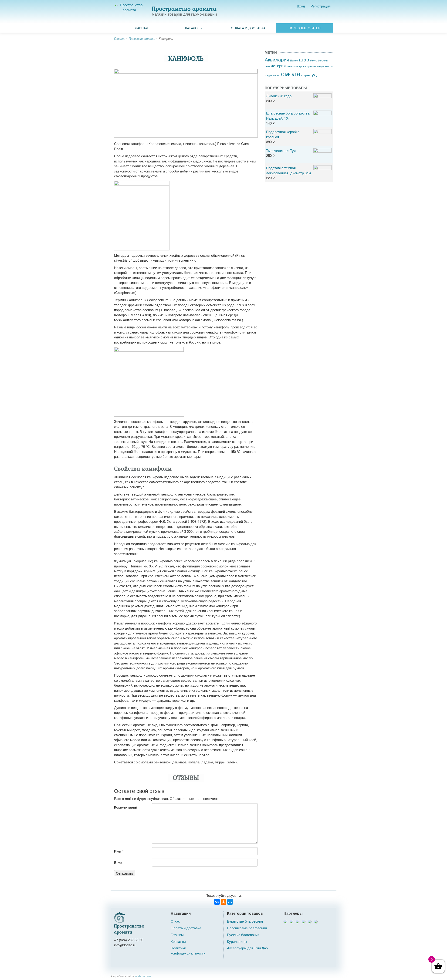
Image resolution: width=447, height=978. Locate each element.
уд (314, 74)
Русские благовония (243, 934)
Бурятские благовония (245, 921)
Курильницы (237, 941)
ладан (320, 66)
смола (290, 73)
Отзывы (177, 934)
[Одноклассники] (223, 902)
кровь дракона (307, 66)
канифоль (292, 66)
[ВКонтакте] (217, 902)
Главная (140, 28)
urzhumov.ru (143, 976)
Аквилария (277, 59)
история (278, 65)
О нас (175, 921)
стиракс (306, 75)
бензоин (323, 60)
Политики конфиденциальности (188, 950)
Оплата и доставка (248, 28)
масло (328, 66)
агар (304, 59)
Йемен (294, 60)
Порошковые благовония (247, 927)
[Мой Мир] (230, 902)
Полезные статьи (305, 28)
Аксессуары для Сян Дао (247, 947)
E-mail (119, 862)
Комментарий (125, 807)
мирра (268, 75)
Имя (117, 851)
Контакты (178, 941)
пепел (276, 75)
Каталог (192, 28)
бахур (313, 60)
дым (267, 66)
